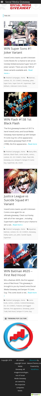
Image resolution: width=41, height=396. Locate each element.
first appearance (16, 309)
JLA (12, 160)
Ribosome (33, 360)
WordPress (35, 369)
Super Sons (8, 83)
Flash (24, 157)
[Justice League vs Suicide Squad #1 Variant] (20, 181)
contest (6, 80)
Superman (27, 83)
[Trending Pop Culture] (18, 351)
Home (23, 78)
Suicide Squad (26, 235)
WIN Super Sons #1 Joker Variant (18, 50)
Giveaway (25, 80)
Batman (32, 78)
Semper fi (18, 160)
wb (16, 163)
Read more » (18, 225)
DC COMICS (17, 80)
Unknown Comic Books (18, 86)
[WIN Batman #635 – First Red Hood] (20, 256)
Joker (32, 80)
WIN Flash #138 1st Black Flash (17, 121)
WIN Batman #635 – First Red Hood (18, 273)
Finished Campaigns (13, 78)
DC (11, 80)
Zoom (20, 163)
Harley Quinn (8, 235)
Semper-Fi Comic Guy (24, 311)
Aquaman (32, 229)
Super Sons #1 (18, 83)
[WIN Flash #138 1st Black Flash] (20, 105)
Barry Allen (33, 152)
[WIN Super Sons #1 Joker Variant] (20, 34)
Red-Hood (12, 311)
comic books (23, 154)
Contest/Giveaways (27, 303)
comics (31, 154)
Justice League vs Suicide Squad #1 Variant (16, 200)
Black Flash (14, 154)
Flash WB (30, 157)
